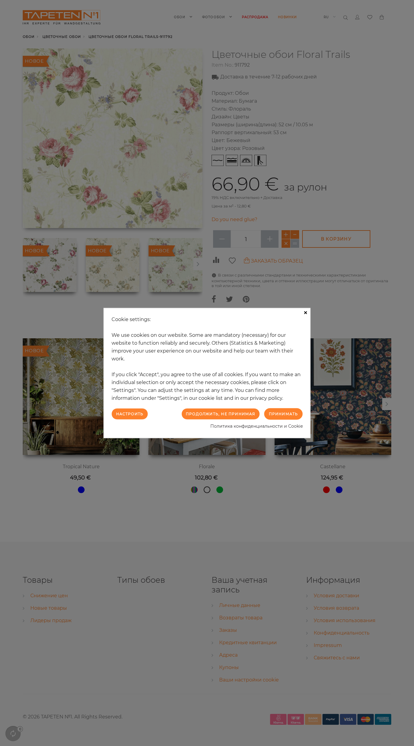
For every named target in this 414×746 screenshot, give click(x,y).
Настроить (130, 413)
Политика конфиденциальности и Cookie (256, 426)
